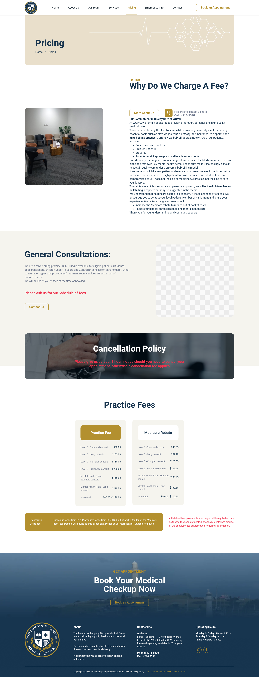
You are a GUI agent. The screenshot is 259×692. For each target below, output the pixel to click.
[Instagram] (199, 650)
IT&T (147, 671)
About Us (73, 7)
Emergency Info (154, 7)
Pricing (132, 7)
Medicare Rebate (158, 433)
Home (55, 7)
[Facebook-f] (206, 650)
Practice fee (101, 433)
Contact (177, 7)
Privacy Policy (179, 671)
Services (114, 7)
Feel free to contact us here (190, 111)
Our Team (94, 7)
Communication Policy (160, 671)
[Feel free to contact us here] (169, 113)
